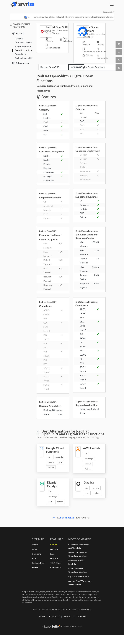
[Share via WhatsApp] (119, 60)
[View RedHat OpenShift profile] (43, 31)
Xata (52, 554)
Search (35, 567)
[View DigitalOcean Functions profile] (80, 31)
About (41, 616)
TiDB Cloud (55, 563)
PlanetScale (55, 567)
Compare (76, 67)
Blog (34, 558)
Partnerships (38, 563)
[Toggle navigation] (111, 4)
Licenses (81, 616)
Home (35, 544)
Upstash (54, 558)
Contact (54, 616)
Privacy (68, 616)
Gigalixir (54, 549)
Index (34, 549)
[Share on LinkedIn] (119, 52)
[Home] (22, 4)
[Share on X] (119, 44)
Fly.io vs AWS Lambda (78, 576)
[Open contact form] (119, 67)
